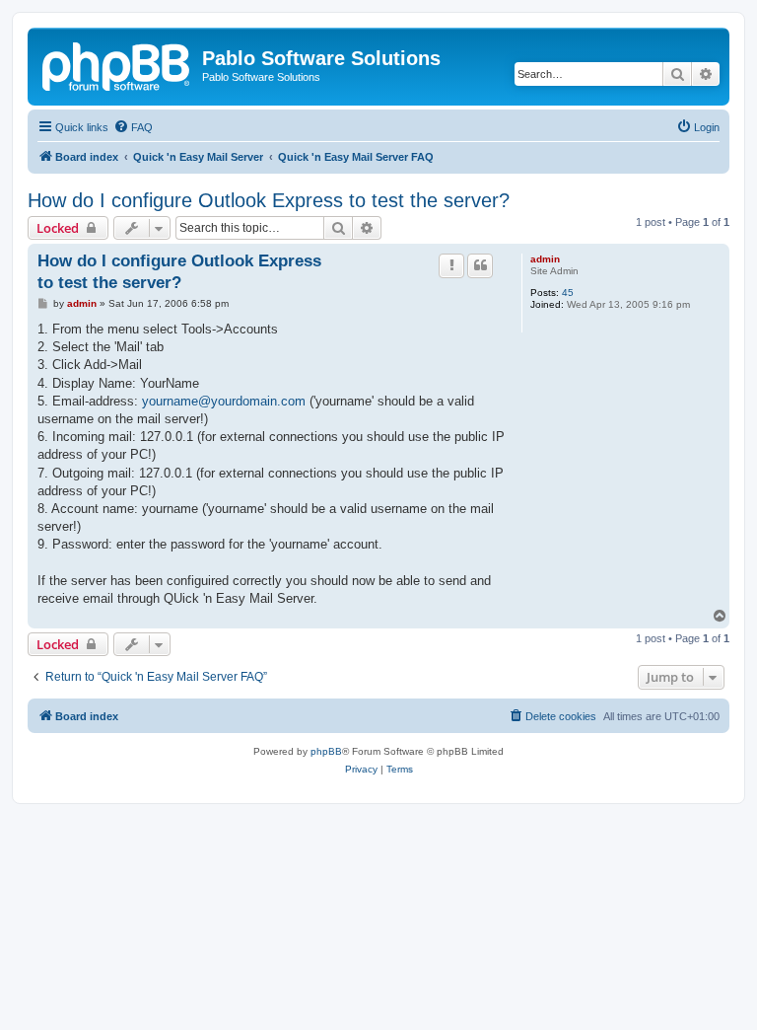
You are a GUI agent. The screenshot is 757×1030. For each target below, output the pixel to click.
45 (568, 292)
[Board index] (117, 64)
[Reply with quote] (480, 265)
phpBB (326, 751)
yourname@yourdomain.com (224, 401)
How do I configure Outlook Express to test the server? (269, 200)
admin (545, 259)
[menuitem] (133, 127)
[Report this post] (451, 265)
